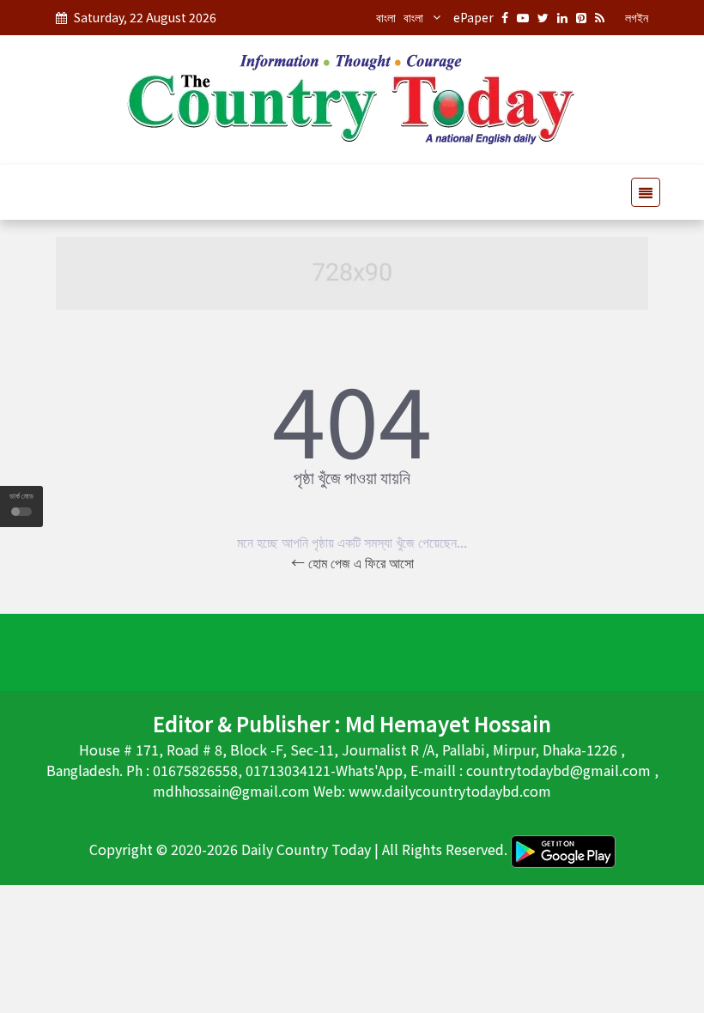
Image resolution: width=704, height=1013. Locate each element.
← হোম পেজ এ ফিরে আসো (352, 562)
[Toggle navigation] (640, 192)
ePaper (473, 17)
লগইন (636, 17)
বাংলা (386, 17)
